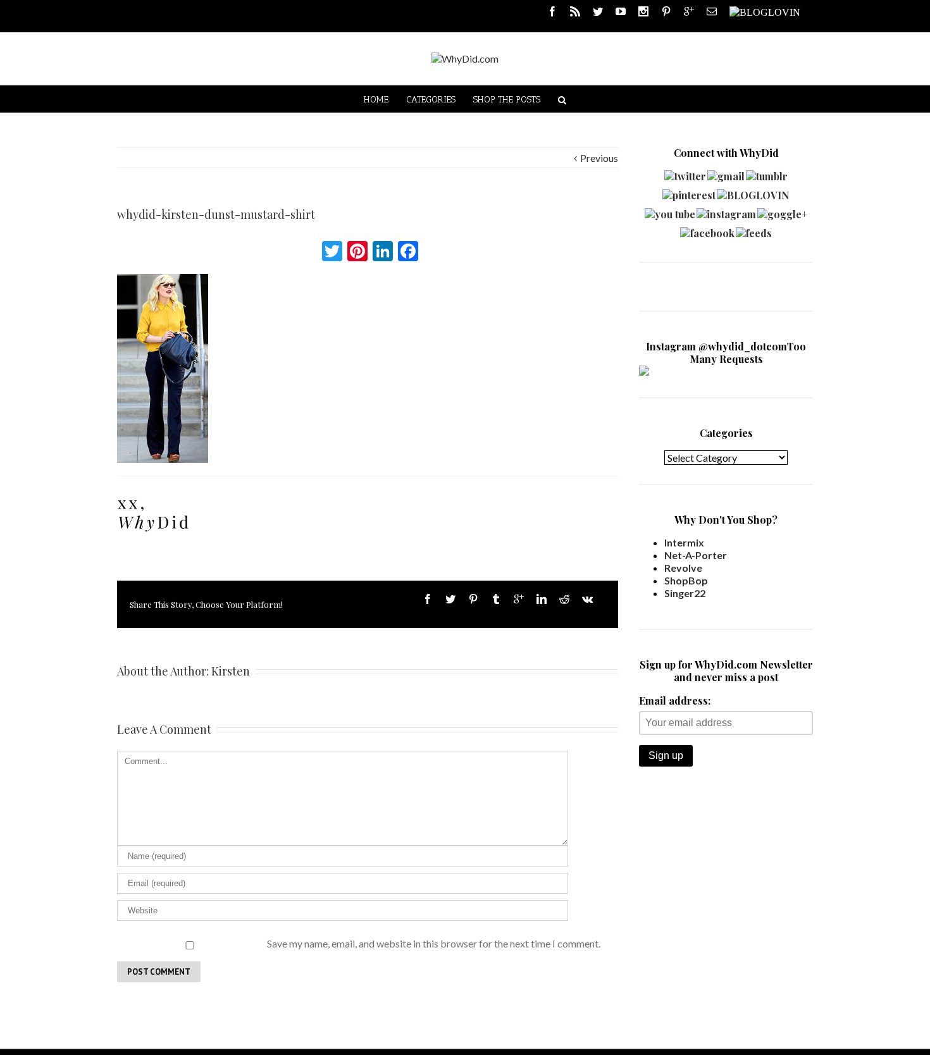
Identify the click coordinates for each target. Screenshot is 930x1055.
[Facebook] (552, 11)
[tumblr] (766, 173)
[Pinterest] (666, 11)
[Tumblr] (496, 599)
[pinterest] (689, 192)
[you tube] (670, 211)
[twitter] (685, 173)
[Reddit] (564, 599)
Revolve (683, 568)
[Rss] (575, 11)
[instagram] (726, 211)
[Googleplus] (689, 11)
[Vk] (587, 599)
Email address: (674, 700)
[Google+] (519, 599)
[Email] (712, 11)
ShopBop (686, 580)
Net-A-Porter (695, 555)
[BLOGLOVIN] (764, 11)
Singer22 (684, 593)
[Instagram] (643, 11)
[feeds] (753, 230)
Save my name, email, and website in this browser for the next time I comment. (433, 943)
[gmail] (726, 173)
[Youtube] (621, 11)
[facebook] (707, 230)
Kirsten (230, 671)
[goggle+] (782, 211)
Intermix (684, 542)
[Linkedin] (541, 599)
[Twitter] (598, 11)
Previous (599, 158)
